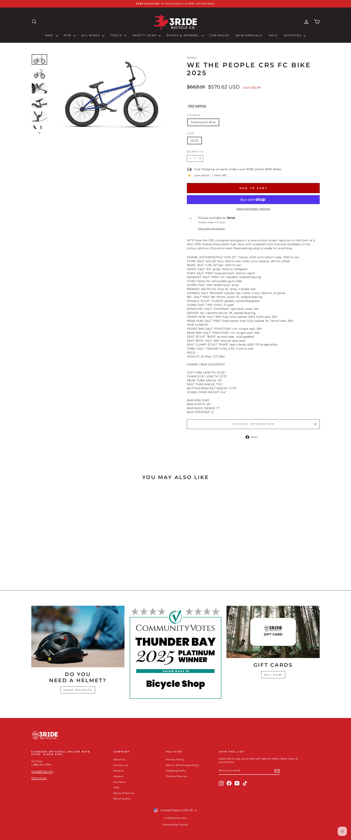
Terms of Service (123, 793)
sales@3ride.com (42, 771)
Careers (118, 776)
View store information (211, 228)
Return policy (122, 798)
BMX (50, 35)
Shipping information (253, 424)
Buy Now (273, 674)
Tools (116, 35)
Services (293, 35)
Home (191, 57)
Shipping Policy (176, 770)
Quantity (195, 151)
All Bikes (91, 35)
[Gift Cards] (273, 632)
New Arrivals (249, 35)
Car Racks (219, 35)
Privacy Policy (175, 759)
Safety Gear (144, 35)
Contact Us (120, 765)
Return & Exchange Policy (182, 765)
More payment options (253, 209)
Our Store (119, 781)
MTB (68, 35)
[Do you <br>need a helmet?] (78, 636)
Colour (194, 115)
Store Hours (39, 777)
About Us (119, 759)
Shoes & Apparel (184, 35)
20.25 (194, 140)
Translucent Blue (203, 122)
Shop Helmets (78, 689)
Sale (273, 35)
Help (116, 787)
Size (190, 133)
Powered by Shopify (175, 824)
